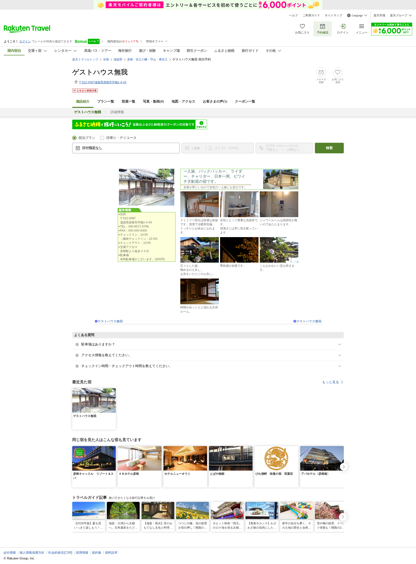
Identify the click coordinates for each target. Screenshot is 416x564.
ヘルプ (293, 15)
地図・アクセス (183, 101)
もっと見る (330, 382)
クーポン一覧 (245, 101)
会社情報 (9, 552)
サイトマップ (333, 15)
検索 (329, 148)
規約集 (96, 552)
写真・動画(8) (153, 101)
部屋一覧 (128, 101)
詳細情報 (117, 112)
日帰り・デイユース (121, 138)
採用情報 (82, 552)
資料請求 (111, 552)
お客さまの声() (215, 101)
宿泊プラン (86, 138)
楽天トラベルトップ (85, 59)
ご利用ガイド (311, 15)
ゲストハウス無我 (100, 72)
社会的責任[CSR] (60, 552)
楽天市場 (379, 15)
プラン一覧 (105, 101)
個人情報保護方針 (32, 552)
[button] (113, 391)
